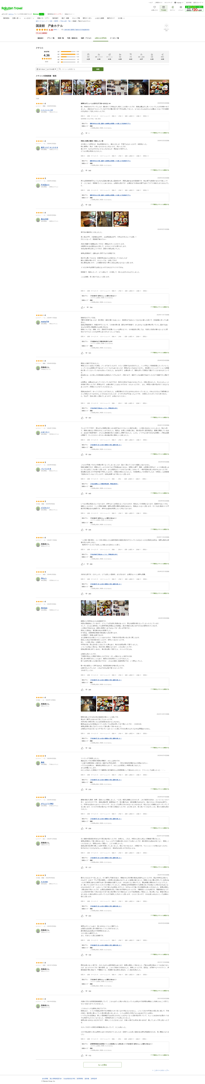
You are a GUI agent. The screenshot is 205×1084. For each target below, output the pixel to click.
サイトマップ (168, 2)
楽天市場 (188, 2)
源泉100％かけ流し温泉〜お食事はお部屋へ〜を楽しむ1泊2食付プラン (110, 123)
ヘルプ (151, 2)
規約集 (87, 1078)
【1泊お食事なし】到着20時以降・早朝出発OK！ (104, 484)
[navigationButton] (166, 87)
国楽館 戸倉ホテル (49, 26)
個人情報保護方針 (56, 1078)
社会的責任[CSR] (69, 1078)
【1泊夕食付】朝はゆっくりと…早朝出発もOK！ (104, 408)
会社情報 (45, 1078)
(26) (72, 38)
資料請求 (94, 1078)
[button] (41, 87)
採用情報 (80, 1078)
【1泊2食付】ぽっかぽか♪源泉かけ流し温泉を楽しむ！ (106, 445)
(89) (101, 38)
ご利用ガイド (158, 2)
